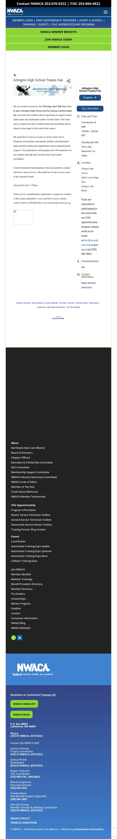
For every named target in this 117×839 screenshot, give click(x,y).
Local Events (18, 541)
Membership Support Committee (30, 472)
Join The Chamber (73, 307)
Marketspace (94, 303)
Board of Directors (22, 452)
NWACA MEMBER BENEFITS (58, 32)
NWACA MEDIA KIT (24, 703)
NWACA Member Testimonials (28, 496)
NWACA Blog (18, 623)
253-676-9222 (55, 3)
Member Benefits (21, 574)
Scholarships (18, 598)
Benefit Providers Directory (27, 584)
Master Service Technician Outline (30, 515)
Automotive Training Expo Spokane (31, 551)
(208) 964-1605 (18, 799)
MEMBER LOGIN (58, 47)
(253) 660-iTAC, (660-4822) (25, 776)
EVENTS (44, 24)
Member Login (22, 20)
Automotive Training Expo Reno (29, 556)
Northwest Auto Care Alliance (28, 448)
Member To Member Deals (78, 303)
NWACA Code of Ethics (24, 482)
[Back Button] (15, 75)
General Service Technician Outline (31, 519)
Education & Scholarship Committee (32, 462)
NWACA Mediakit (20, 628)
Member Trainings (21, 579)
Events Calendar (51, 303)
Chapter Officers (20, 457)
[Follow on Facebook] (13, 637)
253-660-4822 (89, 3)
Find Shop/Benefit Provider (56, 20)
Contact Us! (49, 695)
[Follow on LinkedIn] (19, 637)
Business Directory (23, 303)
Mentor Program (21, 603)
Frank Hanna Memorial (24, 491)
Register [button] (88, 97)
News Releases (38, 303)
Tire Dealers (18, 593)
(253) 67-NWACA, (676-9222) (26, 754)
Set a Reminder (90, 108)
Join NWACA (18, 569)
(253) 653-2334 (18, 788)
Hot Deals (63, 303)
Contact (15, 613)
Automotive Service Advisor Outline (31, 524)
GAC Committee (20, 467)
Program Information (23, 510)
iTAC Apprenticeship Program (73, 24)
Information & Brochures (56, 307)
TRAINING (29, 24)
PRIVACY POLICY (20, 818)
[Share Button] (68, 81)
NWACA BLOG (21, 714)
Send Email (86, 287)
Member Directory (21, 589)
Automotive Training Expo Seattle (30, 546)
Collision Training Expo (24, 561)
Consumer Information (24, 618)
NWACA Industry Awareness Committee (34, 477)
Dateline (16, 608)
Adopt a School (91, 20)
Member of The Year (23, 487)
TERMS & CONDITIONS (23, 822)
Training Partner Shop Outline (28, 529)
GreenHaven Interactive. (89, 829)
